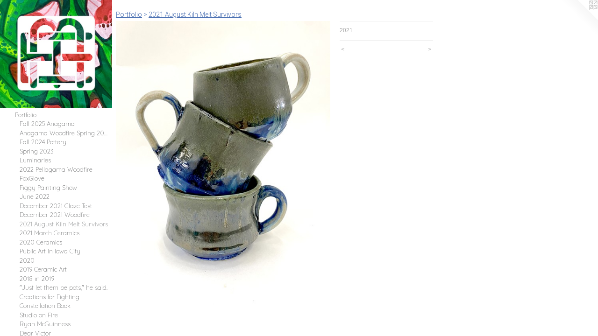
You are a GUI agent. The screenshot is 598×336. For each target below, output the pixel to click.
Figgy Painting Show (48, 187)
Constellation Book (45, 305)
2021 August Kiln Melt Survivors (64, 224)
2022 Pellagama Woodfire (56, 169)
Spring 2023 (37, 151)
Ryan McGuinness (45, 324)
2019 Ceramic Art (43, 269)
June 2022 (35, 196)
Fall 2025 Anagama (47, 123)
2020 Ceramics (41, 242)
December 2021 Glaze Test (56, 206)
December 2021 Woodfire (55, 214)
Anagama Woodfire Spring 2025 (64, 133)
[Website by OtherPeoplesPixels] (579, 18)
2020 (27, 260)
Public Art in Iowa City (50, 251)
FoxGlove (32, 178)
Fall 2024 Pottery (43, 142)
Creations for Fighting (49, 297)
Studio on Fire (39, 315)
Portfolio (25, 115)
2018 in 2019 (37, 278)
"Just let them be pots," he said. (63, 287)
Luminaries (35, 160)
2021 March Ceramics (49, 233)
